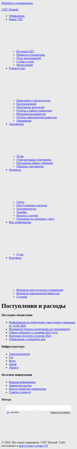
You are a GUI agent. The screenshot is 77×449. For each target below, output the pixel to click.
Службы (21, 296)
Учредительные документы (33, 159)
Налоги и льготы (27, 215)
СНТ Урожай (9, 9)
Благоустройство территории (27, 388)
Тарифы (21, 212)
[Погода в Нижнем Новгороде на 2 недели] (60, 412)
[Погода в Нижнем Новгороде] (38, 409)
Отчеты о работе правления (34, 110)
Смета (20, 202)
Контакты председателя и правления (39, 290)
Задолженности (26, 208)
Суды (19, 254)
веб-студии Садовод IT (33, 445)
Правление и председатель (33, 100)
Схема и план (25, 61)
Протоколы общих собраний (34, 163)
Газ (11, 357)
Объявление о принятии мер (27, 339)
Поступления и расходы (31, 205)
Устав (20, 156)
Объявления (16, 15)
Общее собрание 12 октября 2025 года (33, 332)
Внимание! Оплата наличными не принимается (39, 329)
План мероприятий (28, 58)
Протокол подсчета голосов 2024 (30, 335)
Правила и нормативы (30, 54)
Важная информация (22, 382)
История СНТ (25, 51)
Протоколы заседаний (30, 107)
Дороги (14, 367)
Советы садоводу (20, 392)
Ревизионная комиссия (31, 114)
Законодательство (20, 385)
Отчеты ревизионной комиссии (36, 117)
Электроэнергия (19, 354)
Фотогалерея (24, 64)
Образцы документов (30, 166)
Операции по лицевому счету (35, 218)
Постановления (26, 103)
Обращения (23, 120)
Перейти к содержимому (17, 3)
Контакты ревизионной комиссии (38, 293)
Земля (12, 364)
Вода (12, 360)
